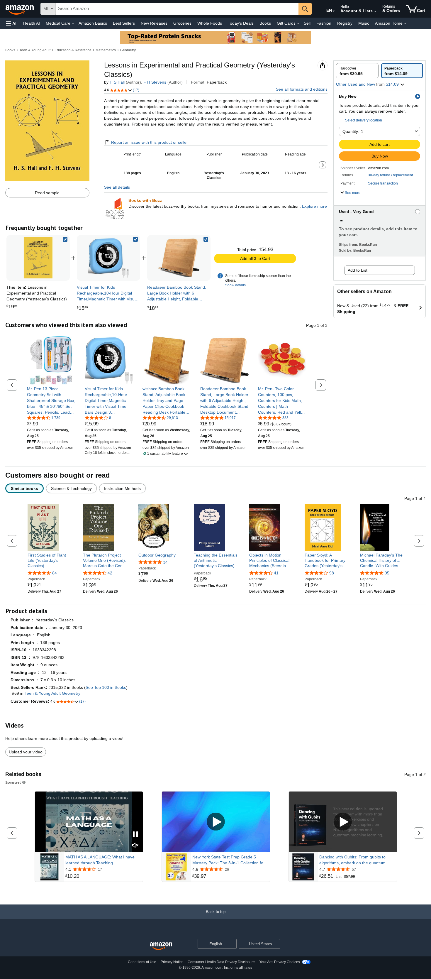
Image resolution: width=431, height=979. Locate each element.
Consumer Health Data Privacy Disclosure (221, 962)
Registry (344, 23)
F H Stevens (154, 82)
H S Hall (117, 82)
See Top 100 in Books (106, 687)
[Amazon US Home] (161, 946)
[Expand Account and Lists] (375, 11)
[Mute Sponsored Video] (135, 845)
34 (165, 562)
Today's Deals (241, 23)
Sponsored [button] (13, 782)
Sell (307, 23)
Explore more (314, 206)
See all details (117, 187)
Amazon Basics (93, 23)
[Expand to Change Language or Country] (333, 11)
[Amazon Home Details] (405, 23)
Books (265, 23)
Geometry (128, 50)
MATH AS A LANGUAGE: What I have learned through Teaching (100, 860)
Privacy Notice (172, 962)
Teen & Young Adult (34, 50)
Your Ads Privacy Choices (279, 962)
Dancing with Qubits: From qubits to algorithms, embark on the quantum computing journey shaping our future (354, 860)
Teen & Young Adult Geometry (52, 693)
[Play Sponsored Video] (216, 822)
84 (54, 573)
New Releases (154, 23)
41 (276, 573)
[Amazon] (20, 8)
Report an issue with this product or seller (149, 142)
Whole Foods (209, 23)
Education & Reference (73, 50)
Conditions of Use (142, 962)
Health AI (31, 23)
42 (110, 573)
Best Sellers (124, 23)
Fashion (323, 23)
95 (387, 573)
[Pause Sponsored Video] (135, 834)
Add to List (357, 270)
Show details (235, 285)
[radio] (357, 70)
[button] (11, 23)
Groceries (182, 23)
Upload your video (26, 752)
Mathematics (106, 50)
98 (331, 573)
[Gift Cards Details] (298, 23)
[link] (108, 257)
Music (363, 23)
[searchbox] (177, 8)
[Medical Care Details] (73, 23)
